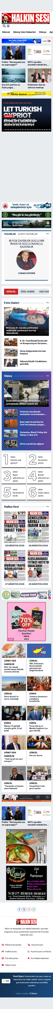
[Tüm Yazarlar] (47, 234)
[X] (24, 909)
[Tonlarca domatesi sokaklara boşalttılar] (39, 683)
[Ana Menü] (8, 26)
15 (37, 129)
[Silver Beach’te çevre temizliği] (14, 683)
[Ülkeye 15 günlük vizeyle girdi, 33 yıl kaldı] (14, 713)
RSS (7, 981)
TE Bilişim (33, 994)
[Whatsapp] (34, 909)
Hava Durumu (37, 945)
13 (33, 129)
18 (45, 129)
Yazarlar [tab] (10, 234)
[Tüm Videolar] (47, 376)
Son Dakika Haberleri (40, 958)
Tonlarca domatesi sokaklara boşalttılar (38, 699)
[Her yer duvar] (39, 742)
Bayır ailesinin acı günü (18, 478)
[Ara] (4, 26)
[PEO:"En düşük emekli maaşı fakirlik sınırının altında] (14, 651)
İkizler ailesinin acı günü (43, 478)
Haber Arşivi (10, 965)
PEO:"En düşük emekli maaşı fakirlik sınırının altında (13, 669)
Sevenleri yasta (42, 461)
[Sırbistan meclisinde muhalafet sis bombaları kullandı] (11, 413)
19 (47, 129)
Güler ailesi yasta (43, 494)
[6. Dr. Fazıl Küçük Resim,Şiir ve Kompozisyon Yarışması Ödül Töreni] (11, 342)
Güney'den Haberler (24, 32)
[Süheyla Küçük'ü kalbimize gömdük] (11, 363)
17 (42, 129)
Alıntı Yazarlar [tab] (27, 234)
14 (35, 129)
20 (50, 129)
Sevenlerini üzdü (18, 494)
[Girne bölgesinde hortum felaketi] (11, 352)
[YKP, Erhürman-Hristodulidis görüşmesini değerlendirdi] (39, 651)
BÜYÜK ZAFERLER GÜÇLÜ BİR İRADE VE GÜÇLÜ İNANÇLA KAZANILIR (26, 243)
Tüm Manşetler (11, 958)
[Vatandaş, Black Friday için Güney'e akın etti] (11, 433)
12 (30, 129)
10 (25, 129)
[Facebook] (19, 909)
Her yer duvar (35, 755)
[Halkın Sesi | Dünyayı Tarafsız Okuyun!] (26, 18)
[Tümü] (47, 507)
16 (40, 129)
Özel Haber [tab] (27, 291)
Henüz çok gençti (15, 461)
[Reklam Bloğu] (26, 41)
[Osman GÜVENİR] (26, 260)
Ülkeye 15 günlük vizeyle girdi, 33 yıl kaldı (13, 728)
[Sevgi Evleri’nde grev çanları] (39, 773)
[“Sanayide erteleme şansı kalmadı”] (14, 773)
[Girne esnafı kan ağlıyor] (11, 444)
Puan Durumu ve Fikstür (41, 952)
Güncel (6, 32)
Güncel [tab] (11, 291)
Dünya (42, 32)
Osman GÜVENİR (26, 273)
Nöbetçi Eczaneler (13, 945)
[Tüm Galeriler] (47, 303)
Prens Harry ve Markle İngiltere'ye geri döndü (38, 728)
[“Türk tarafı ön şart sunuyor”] (14, 742)
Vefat (12, 457)
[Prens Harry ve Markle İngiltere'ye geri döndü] (39, 713)
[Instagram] (29, 909)
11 (28, 129)
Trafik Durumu (11, 952)
